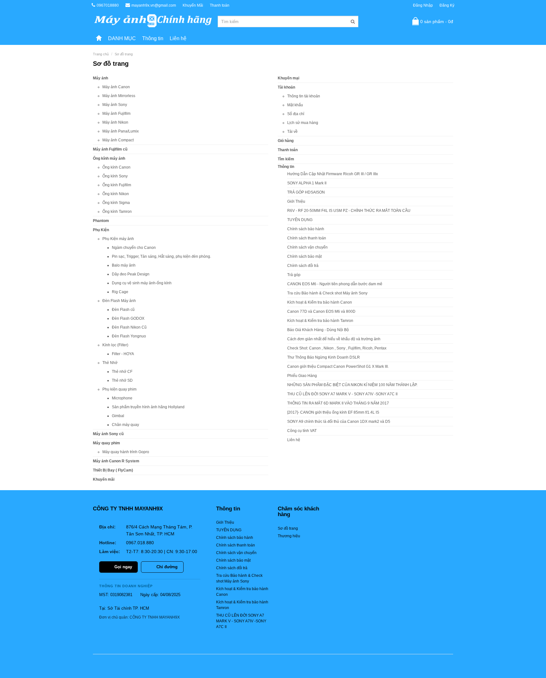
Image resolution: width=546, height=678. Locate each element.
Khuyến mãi (103, 479)
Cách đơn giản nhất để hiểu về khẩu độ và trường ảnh (333, 339)
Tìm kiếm (286, 159)
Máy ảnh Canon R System (116, 461)
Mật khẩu (295, 105)
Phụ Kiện (101, 230)
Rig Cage (120, 292)
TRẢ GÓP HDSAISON (306, 192)
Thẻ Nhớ (110, 363)
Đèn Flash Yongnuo (129, 336)
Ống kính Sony (115, 176)
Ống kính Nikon (115, 194)
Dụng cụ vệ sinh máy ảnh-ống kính (142, 283)
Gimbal (118, 416)
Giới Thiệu (296, 201)
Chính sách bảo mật (304, 256)
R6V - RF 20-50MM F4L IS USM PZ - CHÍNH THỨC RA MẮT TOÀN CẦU (348, 210)
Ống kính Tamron (117, 211)
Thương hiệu (289, 536)
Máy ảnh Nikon (115, 122)
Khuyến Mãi (193, 5)
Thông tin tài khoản (303, 96)
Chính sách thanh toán (306, 238)
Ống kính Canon (116, 167)
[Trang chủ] (99, 38)
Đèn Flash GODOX (128, 318)
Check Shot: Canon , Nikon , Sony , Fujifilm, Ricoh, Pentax (336, 348)
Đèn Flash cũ (123, 309)
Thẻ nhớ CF (122, 371)
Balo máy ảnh (124, 265)
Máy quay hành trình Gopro (125, 452)
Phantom (101, 221)
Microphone (122, 398)
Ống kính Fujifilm (116, 185)
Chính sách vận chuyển (307, 247)
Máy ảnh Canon (116, 87)
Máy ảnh (100, 78)
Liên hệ (178, 38)
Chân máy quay (125, 424)
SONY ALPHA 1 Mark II (306, 183)
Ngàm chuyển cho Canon (134, 247)
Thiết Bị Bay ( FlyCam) (113, 470)
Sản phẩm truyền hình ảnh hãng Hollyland (148, 407)
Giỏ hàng (286, 141)
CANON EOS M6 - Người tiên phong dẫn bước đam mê (334, 284)
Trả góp (293, 275)
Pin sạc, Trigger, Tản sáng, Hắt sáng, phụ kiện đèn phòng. (161, 256)
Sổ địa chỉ (295, 114)
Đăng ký (447, 5)
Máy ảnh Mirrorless (118, 96)
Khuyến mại (288, 78)
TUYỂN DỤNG (299, 220)
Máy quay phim (106, 443)
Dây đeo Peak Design (130, 274)
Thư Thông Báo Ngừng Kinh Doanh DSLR (323, 357)
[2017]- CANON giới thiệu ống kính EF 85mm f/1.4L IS (333, 412)
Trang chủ (101, 54)
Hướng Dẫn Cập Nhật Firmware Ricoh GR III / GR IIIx (332, 174)
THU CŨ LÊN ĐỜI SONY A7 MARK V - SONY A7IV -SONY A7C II (342, 394)
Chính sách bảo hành (305, 229)
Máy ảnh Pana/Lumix (120, 131)
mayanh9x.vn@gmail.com (153, 5)
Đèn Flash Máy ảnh (119, 301)
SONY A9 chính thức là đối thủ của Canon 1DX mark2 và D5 (338, 421)
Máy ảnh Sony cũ (108, 434)
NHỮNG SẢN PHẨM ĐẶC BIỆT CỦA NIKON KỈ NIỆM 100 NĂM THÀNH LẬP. (352, 385)
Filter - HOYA (123, 354)
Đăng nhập (423, 5)
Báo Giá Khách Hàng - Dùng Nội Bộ (318, 330)
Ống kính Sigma (116, 202)
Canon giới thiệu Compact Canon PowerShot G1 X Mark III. (338, 366)
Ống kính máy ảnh (109, 158)
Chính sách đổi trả (302, 265)
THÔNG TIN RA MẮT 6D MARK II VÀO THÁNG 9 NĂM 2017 (338, 403)
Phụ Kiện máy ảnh (118, 239)
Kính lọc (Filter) (115, 345)
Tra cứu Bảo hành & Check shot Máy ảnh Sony (327, 293)
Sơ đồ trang (124, 54)
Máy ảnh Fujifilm (116, 113)
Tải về (292, 131)
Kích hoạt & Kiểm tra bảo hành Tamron (320, 320)
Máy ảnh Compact (118, 140)
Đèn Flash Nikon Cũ (129, 327)
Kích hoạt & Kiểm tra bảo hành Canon (319, 302)
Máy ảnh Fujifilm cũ (110, 149)
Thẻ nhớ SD (122, 380)
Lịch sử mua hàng (302, 122)
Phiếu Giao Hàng (302, 375)
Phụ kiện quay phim (119, 389)
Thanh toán (219, 5)
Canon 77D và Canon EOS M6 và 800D (321, 311)
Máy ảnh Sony (114, 104)
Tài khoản (286, 87)
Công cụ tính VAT (302, 430)
